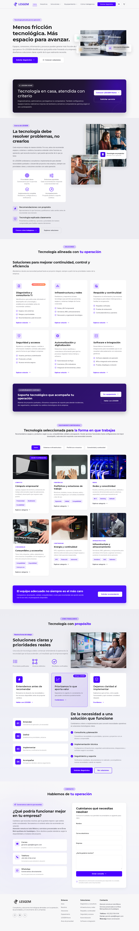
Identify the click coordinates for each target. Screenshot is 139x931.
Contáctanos (59, 700)
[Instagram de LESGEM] (15, 915)
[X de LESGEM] (25, 915)
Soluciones (64, 910)
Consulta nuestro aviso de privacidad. (90, 882)
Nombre (79, 823)
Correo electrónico (82, 833)
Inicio (35, 4)
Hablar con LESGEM (111, 401)
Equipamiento (65, 914)
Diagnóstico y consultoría (88, 904)
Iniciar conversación (113, 919)
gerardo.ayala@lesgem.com (31, 845)
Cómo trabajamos (87, 4)
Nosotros (43, 4)
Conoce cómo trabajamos (25, 230)
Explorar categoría (21, 510)
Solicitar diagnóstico (106, 4)
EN (119, 4)
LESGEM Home (66, 917)
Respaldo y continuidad (87, 910)
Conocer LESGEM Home (106, 93)
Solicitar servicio (107, 99)
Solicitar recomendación (110, 594)
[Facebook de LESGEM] (20, 915)
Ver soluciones (103, 770)
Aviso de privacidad (67, 921)
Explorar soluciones (51, 230)
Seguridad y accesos (87, 914)
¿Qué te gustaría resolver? (85, 853)
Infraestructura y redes (87, 907)
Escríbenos (97, 702)
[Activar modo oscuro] (124, 4)
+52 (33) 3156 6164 (28, 858)
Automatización (85, 917)
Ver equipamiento (109, 394)
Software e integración (87, 921)
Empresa (79, 843)
